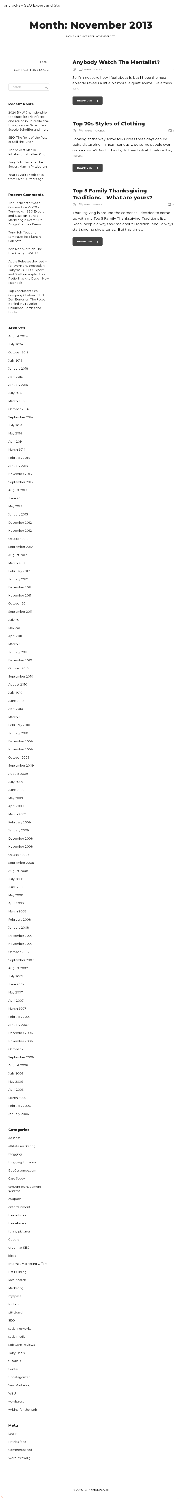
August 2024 (18, 336)
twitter (13, 1369)
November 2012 (20, 530)
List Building (17, 1272)
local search (17, 1280)
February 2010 (19, 725)
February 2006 (19, 1106)
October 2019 (18, 352)
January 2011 (17, 652)
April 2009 (16, 806)
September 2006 (21, 1057)
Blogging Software (22, 1162)
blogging (15, 1154)
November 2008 (20, 846)
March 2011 (16, 644)
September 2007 (21, 960)
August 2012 (17, 555)
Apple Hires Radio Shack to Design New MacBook (28, 278)
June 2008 (16, 887)
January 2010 (18, 733)
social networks (19, 1328)
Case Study (16, 1178)
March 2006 (17, 1098)
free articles (17, 1215)
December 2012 (20, 522)
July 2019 (15, 360)
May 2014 (15, 433)
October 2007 (19, 952)
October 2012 (18, 539)
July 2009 (15, 782)
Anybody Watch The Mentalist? (116, 62)
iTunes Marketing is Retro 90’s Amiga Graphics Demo (25, 220)
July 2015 (15, 393)
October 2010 (18, 668)
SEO (11, 1320)
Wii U (12, 1393)
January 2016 (18, 384)
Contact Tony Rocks (32, 70)
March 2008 (17, 911)
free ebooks (17, 1223)
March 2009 (17, 814)
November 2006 (20, 1041)
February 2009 (19, 822)
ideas (12, 1256)
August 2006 (18, 1065)
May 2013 (15, 506)
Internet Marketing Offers (27, 1264)
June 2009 (16, 790)
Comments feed (20, 1450)
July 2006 (15, 1073)
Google (13, 1239)
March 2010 (17, 717)
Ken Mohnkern (19, 249)
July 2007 (15, 976)
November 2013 (20, 474)
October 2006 (18, 1049)
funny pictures (19, 1231)
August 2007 (18, 968)
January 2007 (18, 1025)
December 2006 (20, 1033)
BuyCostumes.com (22, 1170)
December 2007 (20, 935)
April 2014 (15, 441)
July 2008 (15, 879)
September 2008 (21, 862)
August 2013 (17, 490)
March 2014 (16, 449)
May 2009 (15, 798)
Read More (84, 102)
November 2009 (20, 749)
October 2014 (18, 409)
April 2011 (15, 636)
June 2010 (16, 701)
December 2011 (19, 587)
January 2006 (18, 1114)
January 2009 (18, 830)
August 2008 (18, 871)
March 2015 (16, 401)
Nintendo (15, 1304)
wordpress (16, 1401)
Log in (12, 1433)
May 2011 (14, 628)
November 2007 (20, 943)
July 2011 (15, 620)
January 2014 (18, 466)
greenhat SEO (19, 1247)
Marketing (16, 1288)
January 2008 (18, 927)
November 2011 (19, 595)
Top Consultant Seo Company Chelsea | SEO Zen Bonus (26, 295)
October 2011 (18, 603)
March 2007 (17, 1008)
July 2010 (15, 692)
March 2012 (16, 563)
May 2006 (15, 1081)
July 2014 (15, 425)
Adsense (14, 1138)
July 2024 (15, 344)
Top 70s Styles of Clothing (109, 123)
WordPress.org (19, 1458)
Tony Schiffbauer (21, 232)
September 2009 (21, 765)
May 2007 (15, 992)
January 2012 (18, 579)
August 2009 (18, 773)
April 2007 (16, 1000)
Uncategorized (19, 1377)
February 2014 (19, 458)
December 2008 (20, 838)
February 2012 (19, 571)
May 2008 (15, 895)
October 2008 (19, 854)
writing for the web (22, 1409)
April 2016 (15, 376)
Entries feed (17, 1442)
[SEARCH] (46, 87)
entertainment (19, 1207)
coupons (14, 1199)
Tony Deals (16, 1353)
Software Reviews (21, 1345)
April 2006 (16, 1089)
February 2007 (19, 1017)
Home (70, 36)
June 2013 (15, 498)
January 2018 (18, 368)
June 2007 (16, 984)
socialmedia (16, 1336)
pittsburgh (16, 1312)
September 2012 (20, 547)
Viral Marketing (19, 1385)
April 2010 (15, 709)
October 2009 (19, 757)
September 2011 (20, 611)
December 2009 (20, 741)
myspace (15, 1296)
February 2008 (19, 919)
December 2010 (20, 660)
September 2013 (20, 482)
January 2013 (18, 514)
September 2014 (20, 417)
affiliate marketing (22, 1146)
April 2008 (16, 903)
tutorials (14, 1361)
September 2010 (20, 676)
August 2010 (17, 684)
